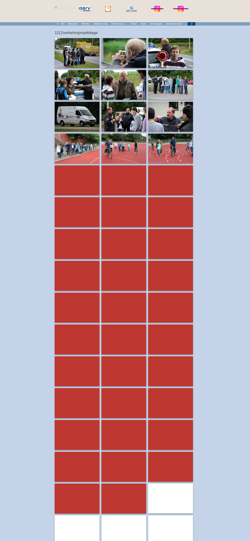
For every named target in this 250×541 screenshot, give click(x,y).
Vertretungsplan (156, 24)
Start (62, 24)
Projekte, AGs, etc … (119, 24)
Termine (143, 24)
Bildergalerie (73, 24)
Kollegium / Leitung (100, 24)
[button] (191, 24)
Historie (134, 24)
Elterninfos (86, 24)
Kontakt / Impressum (174, 24)
